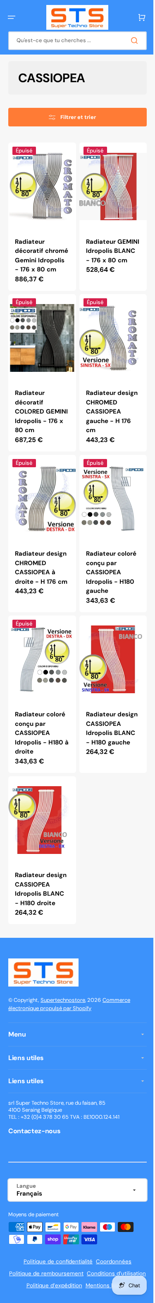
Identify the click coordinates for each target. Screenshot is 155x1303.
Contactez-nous (34, 1147)
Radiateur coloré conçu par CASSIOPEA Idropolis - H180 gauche (108, 579)
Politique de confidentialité (55, 1278)
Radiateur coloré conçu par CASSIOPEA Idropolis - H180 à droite (40, 745)
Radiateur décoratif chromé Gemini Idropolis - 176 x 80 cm (39, 256)
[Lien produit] (40, 219)
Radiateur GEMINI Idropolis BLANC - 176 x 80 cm (108, 251)
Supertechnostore (63, 1016)
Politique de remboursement (74, 1290)
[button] (11, 17)
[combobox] (74, 40)
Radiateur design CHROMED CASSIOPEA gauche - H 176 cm (105, 417)
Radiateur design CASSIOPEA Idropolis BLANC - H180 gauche (107, 745)
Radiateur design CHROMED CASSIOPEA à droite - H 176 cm (35, 583)
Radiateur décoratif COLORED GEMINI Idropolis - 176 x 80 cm (40, 412)
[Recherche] (130, 40)
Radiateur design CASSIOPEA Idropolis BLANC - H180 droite (39, 901)
